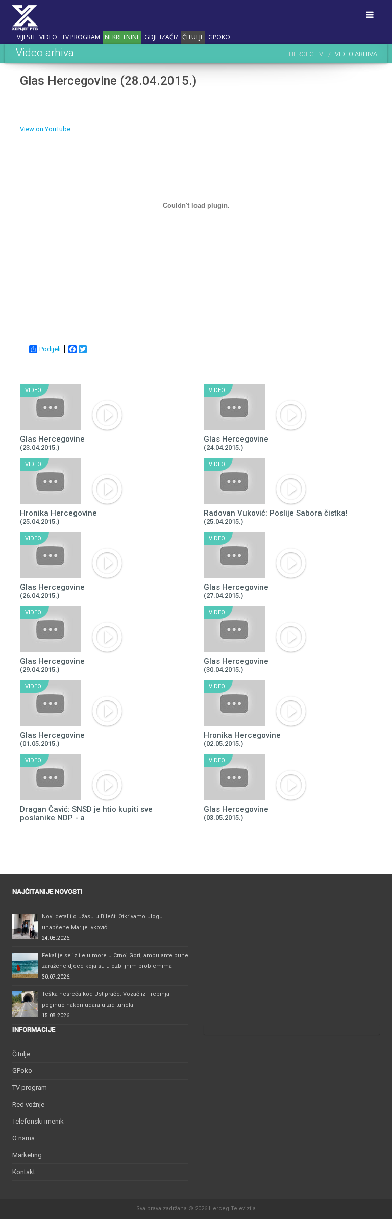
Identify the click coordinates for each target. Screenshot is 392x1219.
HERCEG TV (306, 54)
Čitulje (193, 37)
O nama (23, 1138)
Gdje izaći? (161, 37)
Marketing (27, 1155)
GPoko (219, 37)
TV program (81, 37)
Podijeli (50, 349)
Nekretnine (122, 37)
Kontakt (23, 1172)
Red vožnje (28, 1104)
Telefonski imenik (38, 1121)
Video (48, 37)
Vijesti (26, 37)
